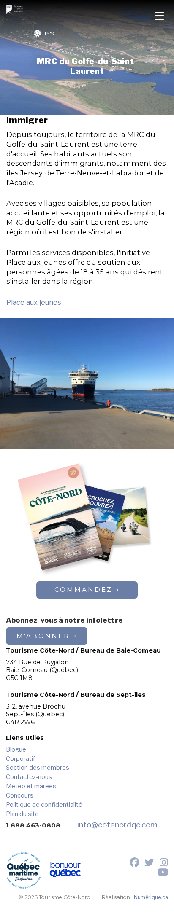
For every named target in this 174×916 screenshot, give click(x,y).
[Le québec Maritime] (23, 870)
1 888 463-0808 (33, 825)
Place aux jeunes (33, 302)
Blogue (16, 749)
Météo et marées (31, 786)
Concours (19, 795)
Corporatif (20, 759)
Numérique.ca (151, 897)
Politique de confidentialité (44, 805)
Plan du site (22, 814)
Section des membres (37, 767)
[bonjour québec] (65, 871)
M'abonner (43, 636)
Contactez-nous (29, 777)
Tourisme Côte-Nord (15, 9)
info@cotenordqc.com (117, 825)
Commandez (83, 590)
